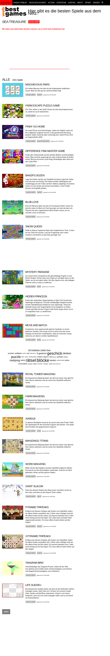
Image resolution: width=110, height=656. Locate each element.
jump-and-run (57, 364)
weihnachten (33, 357)
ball (28, 353)
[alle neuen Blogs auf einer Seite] (102, 2)
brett (35, 364)
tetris (22, 357)
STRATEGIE (61, 3)
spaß (50, 364)
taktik (23, 360)
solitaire (18, 353)
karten (53, 360)
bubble (67, 360)
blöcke (43, 360)
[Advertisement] (93, 52)
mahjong (15, 360)
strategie (45, 364)
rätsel (31, 360)
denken (67, 353)
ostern (24, 353)
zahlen (65, 357)
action (26, 357)
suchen (11, 353)
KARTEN (71, 3)
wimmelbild (22, 364)
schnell (60, 357)
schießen (40, 364)
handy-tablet (34, 22)
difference (52, 357)
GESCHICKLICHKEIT (37, 3)
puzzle (16, 357)
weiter (6, 612)
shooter (30, 364)
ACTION (51, 3)
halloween (33, 353)
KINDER (96, 3)
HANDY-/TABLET (20, 3)
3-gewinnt (42, 353)
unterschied (60, 360)
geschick (54, 353)
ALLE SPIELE (6, 3)
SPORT (88, 3)
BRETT (80, 3)
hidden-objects (43, 357)
